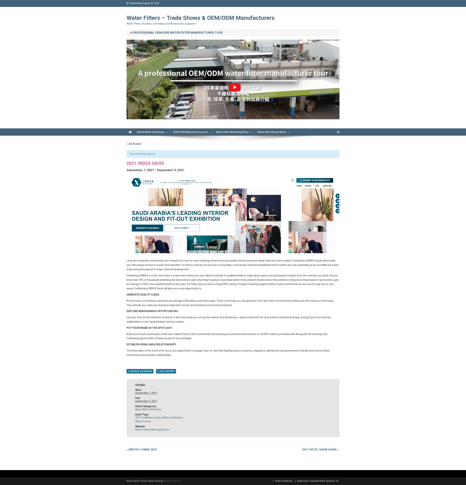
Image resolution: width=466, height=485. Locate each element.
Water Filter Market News (271, 132)
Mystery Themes (172, 481)
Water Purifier (143, 421)
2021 (138, 417)
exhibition (147, 417)
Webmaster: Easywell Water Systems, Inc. (318, 481)
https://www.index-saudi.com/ (152, 429)
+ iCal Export (166, 371)
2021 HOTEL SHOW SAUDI (320, 449)
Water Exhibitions (151, 409)
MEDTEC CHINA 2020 (142, 449)
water (157, 417)
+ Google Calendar (140, 371)
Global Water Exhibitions (150, 132)
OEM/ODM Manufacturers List (190, 132)
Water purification (172, 417)
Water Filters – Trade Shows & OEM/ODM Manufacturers (201, 17)
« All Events (134, 143)
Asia (137, 409)
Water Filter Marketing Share (232, 132)
